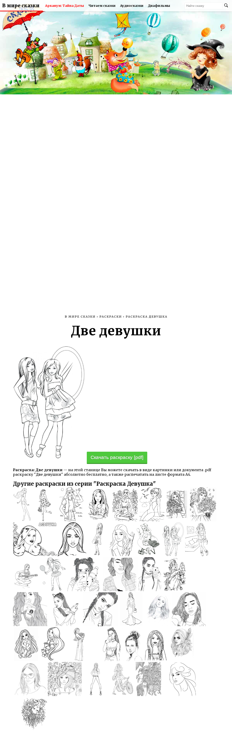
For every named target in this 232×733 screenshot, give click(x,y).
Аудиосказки (131, 6)
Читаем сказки (102, 6)
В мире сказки (20, 6)
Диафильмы (159, 6)
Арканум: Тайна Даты (64, 6)
